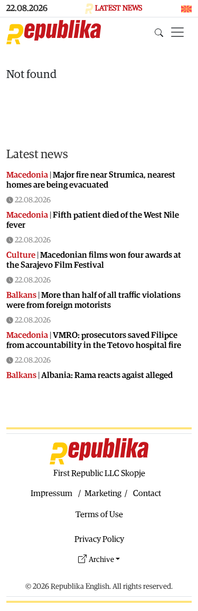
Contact (147, 493)
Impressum (51, 493)
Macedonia (27, 175)
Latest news (37, 154)
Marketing (102, 493)
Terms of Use (99, 514)
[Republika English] (53, 32)
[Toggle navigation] (177, 32)
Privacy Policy (99, 539)
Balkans (21, 295)
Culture (20, 255)
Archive (101, 560)
